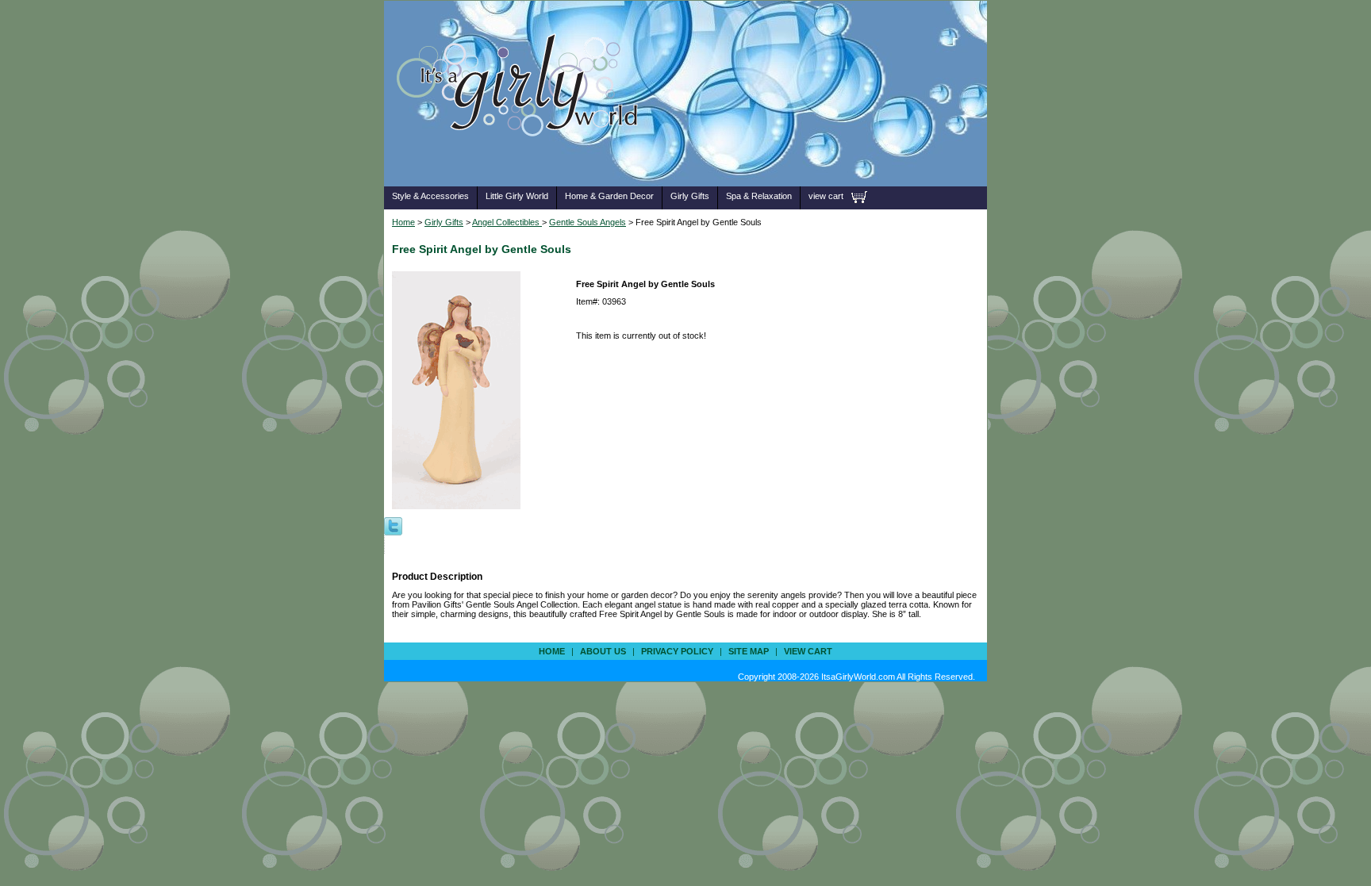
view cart (825, 196)
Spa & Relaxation (759, 196)
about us (603, 651)
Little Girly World (517, 196)
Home (403, 222)
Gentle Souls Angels (587, 222)
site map (748, 651)
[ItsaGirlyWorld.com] (525, 161)
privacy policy (677, 651)
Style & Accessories (430, 196)
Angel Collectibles (507, 222)
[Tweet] (393, 525)
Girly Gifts (689, 196)
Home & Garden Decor (609, 196)
